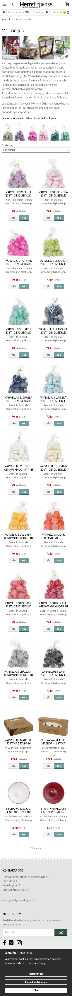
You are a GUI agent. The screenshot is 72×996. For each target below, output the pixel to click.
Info (13, 217)
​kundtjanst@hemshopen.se (19, 900)
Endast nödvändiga (36, 982)
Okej (36, 990)
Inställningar (36, 973)
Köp (24, 217)
